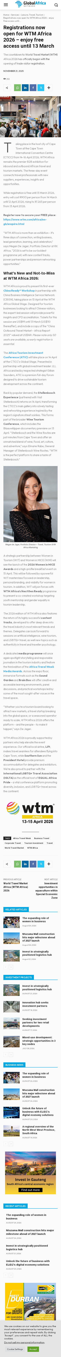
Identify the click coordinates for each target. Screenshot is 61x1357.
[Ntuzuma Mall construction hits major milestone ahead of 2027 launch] (11, 938)
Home (6, 15)
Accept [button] (33, 1349)
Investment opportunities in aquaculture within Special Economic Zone (46, 890)
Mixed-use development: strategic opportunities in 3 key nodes (39, 1040)
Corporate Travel (13, 843)
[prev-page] (5, 967)
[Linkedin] (25, 87)
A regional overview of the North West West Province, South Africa (38, 1130)
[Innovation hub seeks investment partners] (11, 1006)
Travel (50, 843)
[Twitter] (40, 87)
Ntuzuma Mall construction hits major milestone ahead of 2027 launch (38, 937)
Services (15, 15)
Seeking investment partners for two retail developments (35, 1022)
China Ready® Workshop (19, 290)
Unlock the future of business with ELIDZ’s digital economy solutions (38, 1111)
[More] (48, 87)
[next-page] (11, 967)
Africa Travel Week (22, 838)
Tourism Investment (33, 843)
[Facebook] (33, 87)
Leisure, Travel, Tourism (32, 15)
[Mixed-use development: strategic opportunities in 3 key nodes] (11, 1041)
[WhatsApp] (17, 87)
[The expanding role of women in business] (11, 922)
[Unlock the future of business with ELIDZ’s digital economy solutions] (11, 1112)
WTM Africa (32, 848)
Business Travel (41, 838)
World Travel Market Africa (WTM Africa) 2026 (15, 887)
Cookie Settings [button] (15, 1349)
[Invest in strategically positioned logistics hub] (11, 956)
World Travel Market (14, 848)
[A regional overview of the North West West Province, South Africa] (11, 1131)
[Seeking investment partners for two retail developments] (11, 1023)
